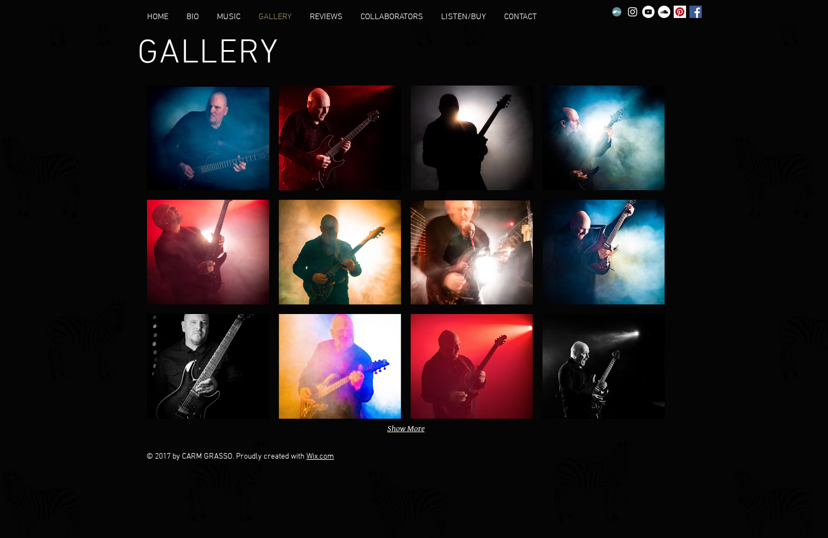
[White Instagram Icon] (632, 12)
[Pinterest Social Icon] (680, 12)
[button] (208, 138)
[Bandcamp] (617, 12)
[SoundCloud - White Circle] (664, 12)
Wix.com (320, 456)
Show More (406, 428)
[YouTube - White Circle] (648, 12)
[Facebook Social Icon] (695, 12)
